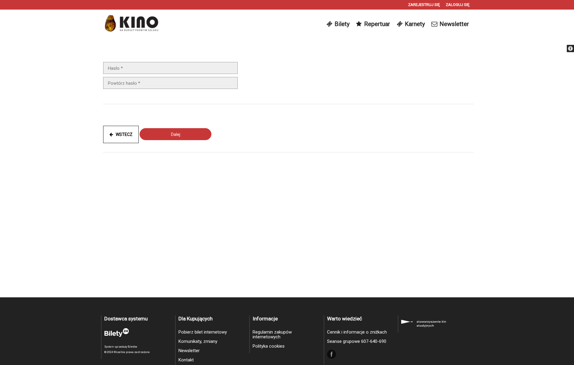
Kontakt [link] (186, 360)
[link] (570, 48)
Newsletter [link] (189, 350)
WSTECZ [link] (122, 134)
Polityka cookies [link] (269, 346)
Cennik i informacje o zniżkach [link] (357, 332)
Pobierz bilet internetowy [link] (202, 332)
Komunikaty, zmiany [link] (197, 341)
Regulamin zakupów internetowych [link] (272, 334)
